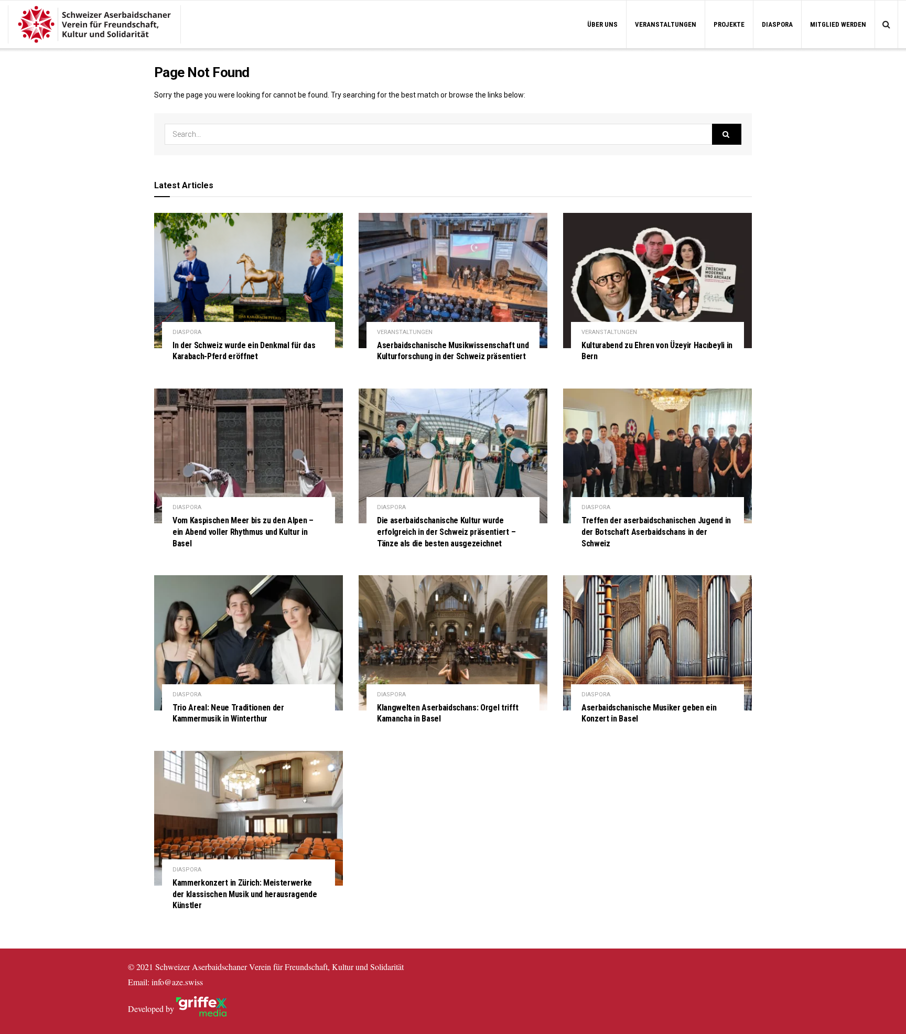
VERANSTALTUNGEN (665, 24)
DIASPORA (777, 24)
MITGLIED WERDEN (838, 24)
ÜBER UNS (602, 24)
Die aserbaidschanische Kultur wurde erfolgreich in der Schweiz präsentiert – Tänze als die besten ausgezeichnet (446, 531)
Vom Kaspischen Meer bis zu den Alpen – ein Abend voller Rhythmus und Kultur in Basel (243, 531)
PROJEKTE (729, 24)
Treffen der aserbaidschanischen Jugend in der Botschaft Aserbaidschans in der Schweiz (656, 531)
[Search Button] (726, 134)
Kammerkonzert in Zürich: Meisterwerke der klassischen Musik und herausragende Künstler (244, 894)
